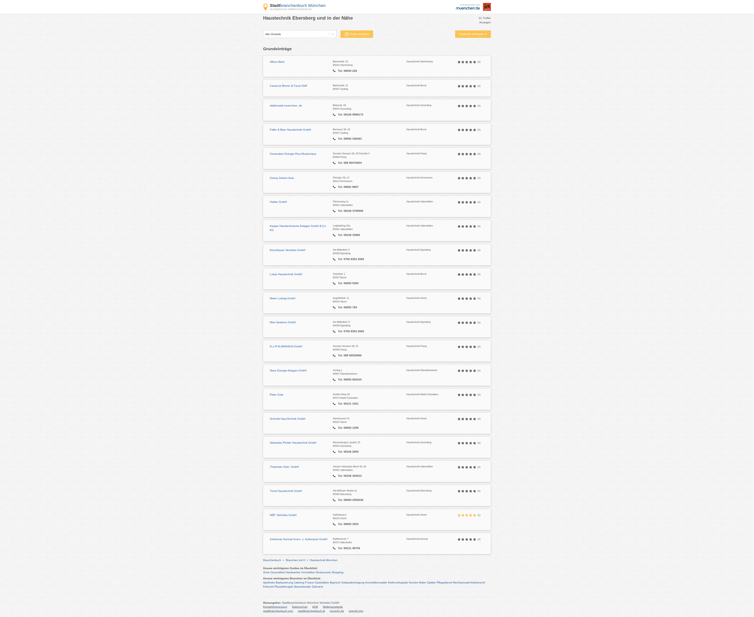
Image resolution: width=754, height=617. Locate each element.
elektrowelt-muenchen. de (286, 105)
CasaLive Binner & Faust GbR (288, 85)
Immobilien (308, 572)
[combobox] (265, 34)
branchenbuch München (298, 5)
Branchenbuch (272, 560)
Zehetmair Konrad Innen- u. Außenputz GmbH (298, 539)
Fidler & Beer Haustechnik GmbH (290, 129)
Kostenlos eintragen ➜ (473, 33)
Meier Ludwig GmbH (282, 298)
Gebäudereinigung (352, 582)
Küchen (413, 582)
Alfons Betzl (277, 61)
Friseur (309, 582)
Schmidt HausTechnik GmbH (287, 418)
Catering (299, 582)
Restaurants (323, 572)
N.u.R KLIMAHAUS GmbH (286, 346)
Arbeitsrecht (477, 582)
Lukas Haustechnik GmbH (286, 274)
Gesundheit (277, 572)
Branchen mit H (295, 560)
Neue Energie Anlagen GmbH (288, 370)
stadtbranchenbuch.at (311, 610)
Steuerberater (302, 586)
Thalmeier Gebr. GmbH (284, 466)
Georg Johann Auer (282, 177)
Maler (422, 582)
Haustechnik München (324, 560)
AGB (315, 606)
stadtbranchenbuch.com (278, 610)
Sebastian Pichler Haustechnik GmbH (293, 442)
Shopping (337, 572)
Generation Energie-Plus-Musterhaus (293, 153)
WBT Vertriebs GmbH (283, 515)
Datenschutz (299, 606)
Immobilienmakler (376, 582)
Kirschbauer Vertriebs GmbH (287, 250)
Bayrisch (335, 582)
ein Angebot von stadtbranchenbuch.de (291, 9)
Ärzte (266, 572)
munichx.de (337, 610)
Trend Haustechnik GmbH (286, 490)
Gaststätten (322, 582)
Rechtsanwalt (461, 582)
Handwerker (293, 572)
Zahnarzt (317, 586)
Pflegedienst (444, 582)
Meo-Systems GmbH (283, 322)
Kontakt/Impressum (275, 606)
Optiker (431, 582)
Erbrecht (268, 586)
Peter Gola (276, 394)
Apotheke (269, 582)
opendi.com (356, 610)
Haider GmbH (278, 201)
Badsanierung (284, 582)
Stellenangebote (333, 606)
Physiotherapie (284, 586)
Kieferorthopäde (398, 582)
